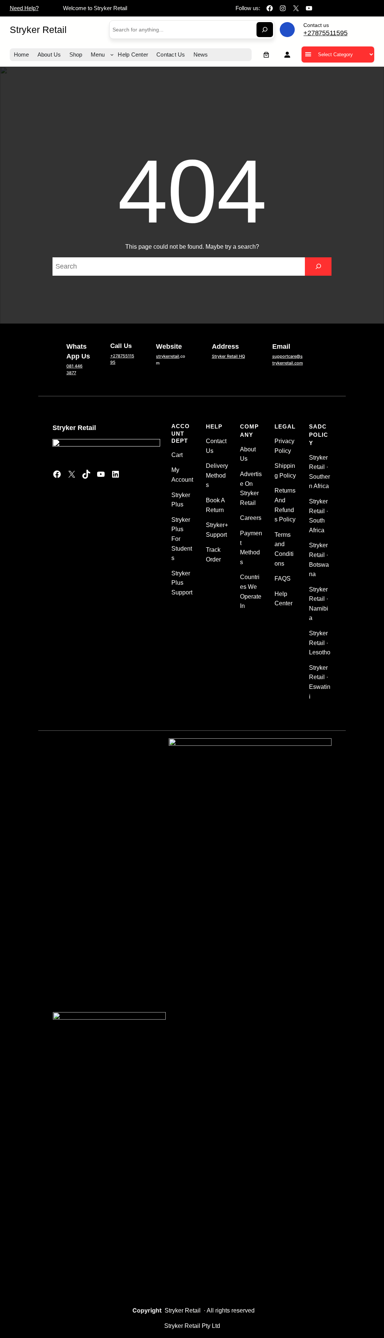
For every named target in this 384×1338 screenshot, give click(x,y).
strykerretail (167, 356)
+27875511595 (325, 33)
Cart (177, 455)
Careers (250, 518)
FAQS (282, 578)
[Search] (264, 29)
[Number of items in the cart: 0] (266, 54)
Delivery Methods (217, 475)
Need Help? (24, 8)
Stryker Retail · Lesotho (319, 643)
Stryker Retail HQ (228, 356)
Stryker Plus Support (181, 583)
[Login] (287, 54)
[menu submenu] (112, 54)
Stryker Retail (38, 29)
